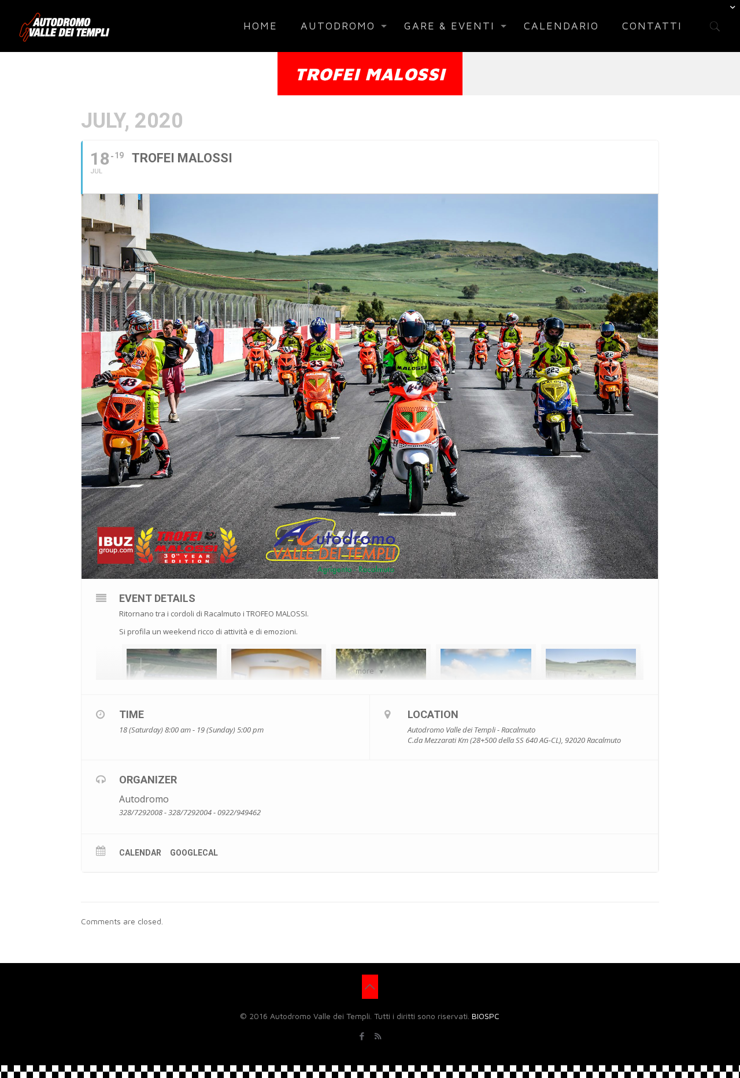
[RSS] (378, 1036)
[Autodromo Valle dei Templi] (64, 26)
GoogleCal (194, 852)
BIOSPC (486, 1016)
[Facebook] (362, 1036)
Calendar (140, 852)
